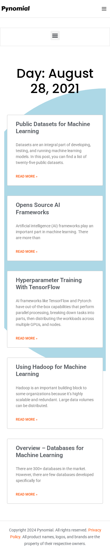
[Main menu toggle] (104, 9)
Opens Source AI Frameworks (38, 208)
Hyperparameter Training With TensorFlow (49, 284)
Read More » (27, 176)
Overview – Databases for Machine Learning (50, 451)
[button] (55, 35)
